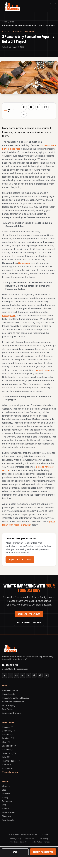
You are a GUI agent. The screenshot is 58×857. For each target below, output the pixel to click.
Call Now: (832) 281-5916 (29, 622)
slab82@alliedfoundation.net (15, 669)
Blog (12, 22)
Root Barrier (7, 709)
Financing (6, 816)
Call (15, 852)
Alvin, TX (6, 742)
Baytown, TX (8, 768)
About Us (6, 786)
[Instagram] (10, 675)
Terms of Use (28, 839)
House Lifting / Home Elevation (15, 698)
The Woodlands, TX (11, 761)
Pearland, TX (8, 738)
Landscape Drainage (11, 713)
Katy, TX (6, 757)
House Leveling (9, 694)
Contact (5, 809)
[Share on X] (24, 107)
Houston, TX (7, 727)
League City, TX (9, 746)
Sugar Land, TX (9, 753)
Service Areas (8, 812)
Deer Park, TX (8, 731)
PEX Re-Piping (8, 705)
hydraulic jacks (42, 370)
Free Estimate (8, 820)
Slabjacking (24, 263)
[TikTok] (34, 675)
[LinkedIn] (22, 675)
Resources (7, 801)
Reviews (6, 793)
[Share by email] (46, 107)
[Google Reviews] (46, 675)
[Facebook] (4, 675)
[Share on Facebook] (31, 107)
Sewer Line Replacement (13, 702)
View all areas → (10, 772)
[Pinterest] (40, 675)
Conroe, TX (7, 764)
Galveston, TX (8, 749)
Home (4, 22)
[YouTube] (16, 675)
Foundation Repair (10, 690)
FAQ (4, 805)
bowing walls (8, 315)
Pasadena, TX (8, 734)
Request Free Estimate (20, 559)
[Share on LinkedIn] (38, 107)
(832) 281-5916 (10, 664)
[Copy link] (24, 114)
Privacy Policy (15, 839)
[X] (28, 675)
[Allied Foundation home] (12, 6)
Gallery (5, 797)
